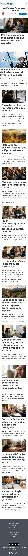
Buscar (23, 14)
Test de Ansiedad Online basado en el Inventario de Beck (11, 72)
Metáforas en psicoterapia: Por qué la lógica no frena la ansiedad (14, 149)
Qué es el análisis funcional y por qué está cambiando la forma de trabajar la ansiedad (13, 345)
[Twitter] (12, 544)
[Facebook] (10, 544)
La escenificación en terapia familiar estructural (13, 264)
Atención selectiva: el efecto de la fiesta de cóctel (14, 185)
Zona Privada (14, 534)
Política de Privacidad (14, 528)
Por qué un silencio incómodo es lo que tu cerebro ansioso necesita (13, 39)
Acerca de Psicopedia (14, 523)
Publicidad (14, 536)
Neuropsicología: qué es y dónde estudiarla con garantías (12, 495)
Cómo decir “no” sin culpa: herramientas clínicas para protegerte (13, 423)
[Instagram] (15, 544)
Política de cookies (14, 530)
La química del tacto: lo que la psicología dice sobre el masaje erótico (13, 458)
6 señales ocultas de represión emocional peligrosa (14, 108)
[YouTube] (18, 544)
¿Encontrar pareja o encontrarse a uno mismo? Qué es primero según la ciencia (13, 305)
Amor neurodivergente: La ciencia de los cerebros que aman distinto (13, 226)
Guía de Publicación (14, 532)
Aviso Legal (14, 525)
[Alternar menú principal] (26, 3)
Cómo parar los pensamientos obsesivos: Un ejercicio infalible (12, 384)
